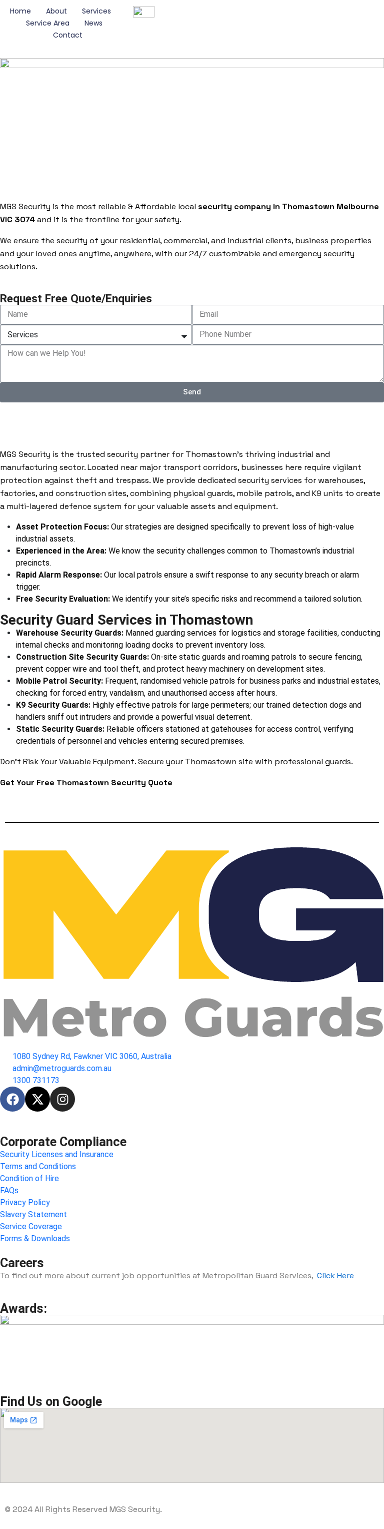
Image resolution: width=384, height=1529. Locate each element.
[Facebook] (12, 1099)
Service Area (48, 23)
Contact (67, 35)
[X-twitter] (37, 1099)
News (93, 23)
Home (20, 11)
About (56, 11)
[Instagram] (62, 1099)
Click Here (335, 1275)
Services (96, 11)
